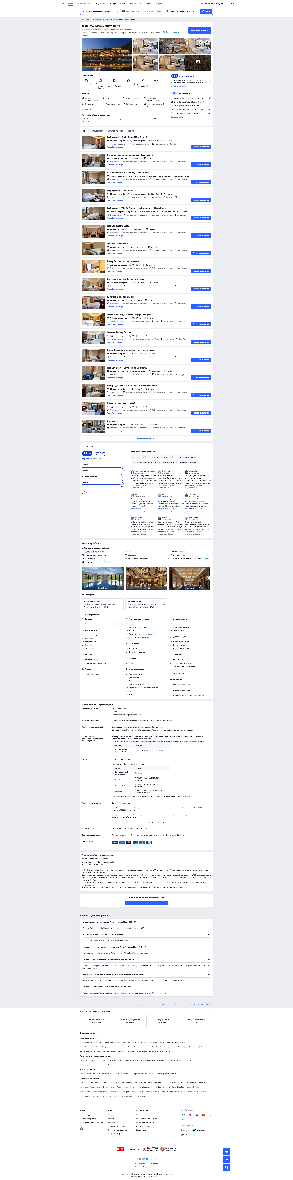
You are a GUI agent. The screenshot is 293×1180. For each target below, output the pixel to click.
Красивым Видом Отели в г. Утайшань (116, 1074)
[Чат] (226, 1167)
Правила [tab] (130, 131)
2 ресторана (132, 555)
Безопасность (141, 1130)
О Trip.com (112, 1115)
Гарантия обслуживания (88, 1119)
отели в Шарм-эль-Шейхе (172, 1082)
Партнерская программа (145, 1122)
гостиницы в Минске (87, 1087)
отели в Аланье (126, 1082)
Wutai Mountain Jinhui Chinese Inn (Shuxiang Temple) (99, 1047)
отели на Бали (140, 1096)
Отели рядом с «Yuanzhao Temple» (120, 1065)
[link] (212, 4)
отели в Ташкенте (112, 1096)
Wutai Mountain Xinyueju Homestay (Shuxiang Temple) (171, 1047)
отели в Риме (116, 1087)
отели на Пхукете (142, 1087)
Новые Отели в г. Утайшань (90, 1074)
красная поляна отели (152, 1092)
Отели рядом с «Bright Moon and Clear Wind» (123, 1060)
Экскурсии (160, 4)
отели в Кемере (113, 1082)
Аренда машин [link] (136, 4)
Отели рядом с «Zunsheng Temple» (93, 1065)
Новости (111, 1119)
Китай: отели (155, 1005)
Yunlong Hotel (198, 1047)
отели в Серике (100, 1082)
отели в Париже (204, 1082)
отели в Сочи (85, 1092)
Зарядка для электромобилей (95, 555)
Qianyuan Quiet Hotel (182, 1042)
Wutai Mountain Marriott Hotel (101, 26)
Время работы (90, 649)
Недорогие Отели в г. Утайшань (143, 1074)
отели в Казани (137, 1092)
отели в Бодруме (98, 1096)
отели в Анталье (140, 1082)
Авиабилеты (59, 4)
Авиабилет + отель (84, 4)
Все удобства (87, 109)
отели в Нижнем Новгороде (119, 1092)
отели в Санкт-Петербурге (175, 1087)
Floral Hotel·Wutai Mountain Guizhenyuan (135, 1047)
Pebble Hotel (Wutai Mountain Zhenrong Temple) (98, 1051)
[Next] (210, 578)
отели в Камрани (103, 1087)
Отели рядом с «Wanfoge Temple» (92, 1060)
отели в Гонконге (200, 1092)
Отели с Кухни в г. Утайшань (167, 1074)
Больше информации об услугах (91, 1122)
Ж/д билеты (101, 4)
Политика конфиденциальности (119, 1130)
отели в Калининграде (99, 1092)
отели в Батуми (186, 1092)
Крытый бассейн (91, 551)
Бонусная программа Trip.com (147, 1119)
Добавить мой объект (144, 1126)
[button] (169, 4)
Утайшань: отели (181, 1005)
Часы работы (89, 645)
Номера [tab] (85, 131)
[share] (226, 1159)
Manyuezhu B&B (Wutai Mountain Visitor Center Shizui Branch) (150, 1042)
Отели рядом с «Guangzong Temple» (179, 1060)
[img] (107, 54)
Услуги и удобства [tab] (115, 131)
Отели (70, 4)
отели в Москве (193, 1087)
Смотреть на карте (177, 117)
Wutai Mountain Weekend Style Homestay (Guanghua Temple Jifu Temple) (144, 1051)
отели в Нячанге (127, 1096)
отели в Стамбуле (86, 1082)
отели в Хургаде (190, 1082)
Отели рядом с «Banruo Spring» (152, 1060)
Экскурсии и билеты (118, 4)
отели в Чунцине (128, 1087)
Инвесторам (140, 1115)
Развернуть (86, 121)
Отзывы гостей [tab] (98, 131)
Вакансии (111, 1122)
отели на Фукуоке (157, 1087)
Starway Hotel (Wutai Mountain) (91, 1042)
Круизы (149, 4)
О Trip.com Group (114, 1134)
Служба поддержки (87, 1115)
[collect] (226, 1151)
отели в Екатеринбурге (170, 1092)
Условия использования (116, 1126)
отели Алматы (85, 1096)
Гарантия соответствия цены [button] (176, 32)
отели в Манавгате (154, 1082)
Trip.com (139, 1005)
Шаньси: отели (167, 1005)
